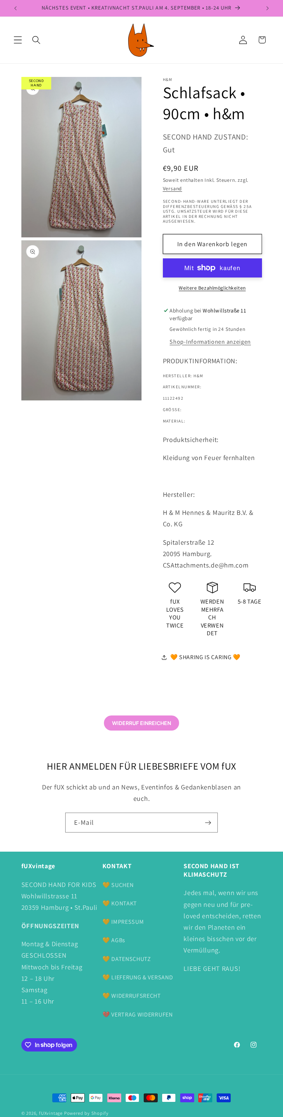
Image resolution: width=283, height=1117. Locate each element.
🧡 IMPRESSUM (123, 922)
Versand (172, 188)
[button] (17, 40)
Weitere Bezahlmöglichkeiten (212, 287)
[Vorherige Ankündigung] (15, 8)
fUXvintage (51, 1113)
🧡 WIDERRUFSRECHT (131, 996)
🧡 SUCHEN (118, 885)
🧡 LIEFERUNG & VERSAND (137, 977)
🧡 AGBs (113, 940)
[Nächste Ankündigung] (267, 8)
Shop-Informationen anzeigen (210, 342)
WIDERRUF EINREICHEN (141, 723)
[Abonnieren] (208, 823)
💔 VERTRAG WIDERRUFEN (137, 1014)
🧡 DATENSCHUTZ (126, 959)
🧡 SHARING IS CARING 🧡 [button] (205, 657)
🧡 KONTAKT (119, 903)
